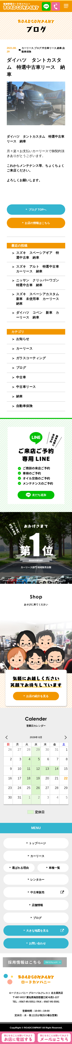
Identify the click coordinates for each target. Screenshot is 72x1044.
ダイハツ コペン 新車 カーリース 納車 (37, 315)
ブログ (37, 48)
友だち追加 (39, 494)
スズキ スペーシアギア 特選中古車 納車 (37, 255)
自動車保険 (24, 406)
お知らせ (22, 339)
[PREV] (7, 737)
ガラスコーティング (31, 358)
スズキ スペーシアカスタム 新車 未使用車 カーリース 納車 (39, 298)
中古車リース (49, 48)
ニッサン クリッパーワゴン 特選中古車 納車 (39, 283)
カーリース (28, 48)
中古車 (21, 377)
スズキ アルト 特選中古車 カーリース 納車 (39, 269)
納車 (59, 48)
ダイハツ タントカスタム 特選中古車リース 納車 (36, 67)
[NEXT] (65, 737)
